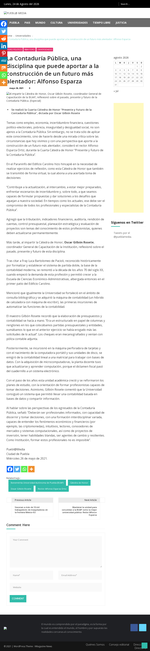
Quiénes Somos (95, 644)
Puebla (14, 22)
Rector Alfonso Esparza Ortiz (52, 488)
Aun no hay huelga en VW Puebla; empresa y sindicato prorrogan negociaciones (69, 30)
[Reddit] (3, 38)
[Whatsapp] (24, 469)
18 (120, 77)
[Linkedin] (3, 46)
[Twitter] (17, 469)
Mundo (40, 22)
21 (133, 77)
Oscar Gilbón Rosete (21, 488)
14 (133, 74)
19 (124, 77)
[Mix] (3, 68)
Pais (27, 22)
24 (116, 81)
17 (116, 77)
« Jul (116, 91)
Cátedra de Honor (79, 482)
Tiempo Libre (101, 22)
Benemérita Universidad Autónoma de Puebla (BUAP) (37, 482)
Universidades (78, 22)
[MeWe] (3, 60)
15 (137, 74)
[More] (31, 469)
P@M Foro (29, 49)
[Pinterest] (3, 53)
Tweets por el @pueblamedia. (123, 234)
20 (129, 77)
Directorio (140, 648)
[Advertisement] (129, 158)
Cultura (56, 22)
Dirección (139, 644)
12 (124, 74)
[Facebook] (10, 469)
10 (116, 74)
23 (141, 77)
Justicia (121, 22)
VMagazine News (43, 646)
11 (120, 74)
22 (137, 77)
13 (129, 74)
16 (141, 74)
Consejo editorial (119, 644)
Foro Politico (14, 49)
